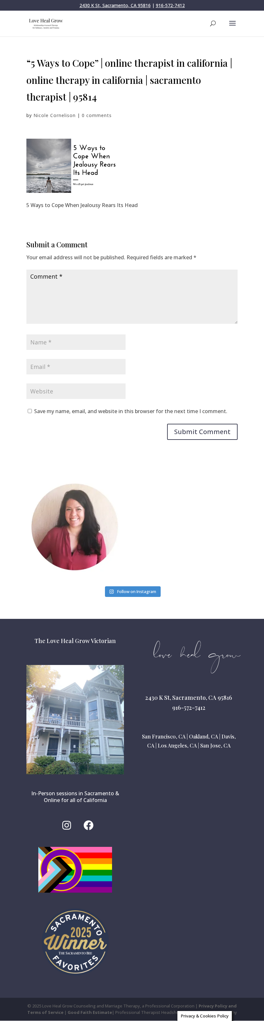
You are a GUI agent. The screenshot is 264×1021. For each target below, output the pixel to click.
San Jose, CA (215, 745)
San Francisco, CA (163, 736)
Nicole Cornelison (54, 115)
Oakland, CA (203, 736)
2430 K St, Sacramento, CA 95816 (115, 5)
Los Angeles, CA (177, 745)
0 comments (97, 115)
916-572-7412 (170, 5)
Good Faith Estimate (90, 1012)
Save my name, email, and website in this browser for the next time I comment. (130, 411)
